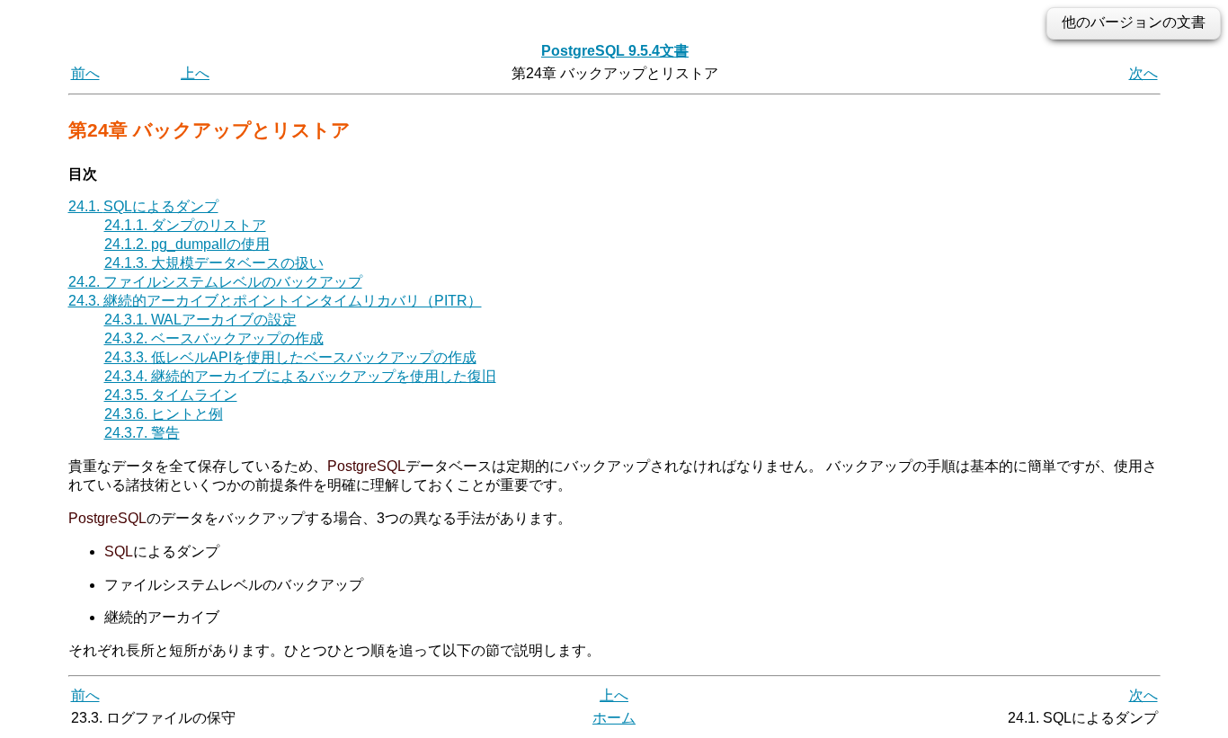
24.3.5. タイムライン (170, 395)
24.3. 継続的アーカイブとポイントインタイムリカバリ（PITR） (275, 300)
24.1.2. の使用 (187, 244)
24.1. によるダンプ (143, 206)
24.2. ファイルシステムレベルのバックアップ (215, 281)
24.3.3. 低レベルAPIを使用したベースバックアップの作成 (290, 357)
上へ (195, 73)
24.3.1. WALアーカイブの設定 (200, 319)
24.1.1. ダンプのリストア (185, 225)
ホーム (614, 717)
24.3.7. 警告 (142, 432)
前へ (85, 73)
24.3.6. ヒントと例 (163, 414)
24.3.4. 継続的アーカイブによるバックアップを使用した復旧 (300, 376)
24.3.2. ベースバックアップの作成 (214, 338)
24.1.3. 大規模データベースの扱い (214, 263)
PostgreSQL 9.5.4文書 (615, 50)
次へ (1143, 73)
